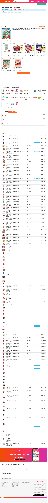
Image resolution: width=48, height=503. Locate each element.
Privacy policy (24, 498)
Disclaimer (14, 498)
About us (3, 487)
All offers (3, 484)
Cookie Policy (28, 498)
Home (3, 3)
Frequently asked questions (5, 482)
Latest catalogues (7, 3)
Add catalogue (3, 488)
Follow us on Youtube (15, 485)
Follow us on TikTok (14, 486)
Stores (16, 3)
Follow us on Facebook (15, 483)
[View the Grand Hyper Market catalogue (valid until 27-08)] (6, 33)
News (2, 489)
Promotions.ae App (4, 486)
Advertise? (3, 483)
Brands (2, 485)
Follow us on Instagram (15, 484)
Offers (12, 3)
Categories (19, 3)
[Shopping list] (45, 1)
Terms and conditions (19, 498)
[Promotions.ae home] (6, 1)
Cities (23, 3)
